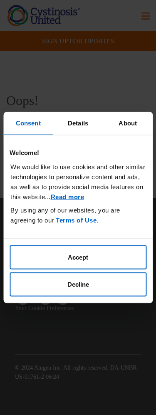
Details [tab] (78, 123)
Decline (78, 284)
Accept (78, 256)
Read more (67, 196)
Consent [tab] (28, 123)
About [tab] (128, 123)
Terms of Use (76, 219)
